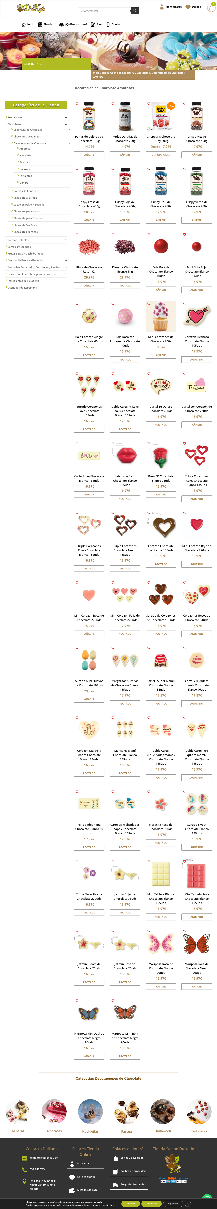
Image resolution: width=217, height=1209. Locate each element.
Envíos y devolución (132, 1157)
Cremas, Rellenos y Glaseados (26, 260)
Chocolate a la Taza (25, 197)
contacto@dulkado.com (44, 1157)
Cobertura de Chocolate (28, 129)
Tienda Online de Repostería (118, 72)
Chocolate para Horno (27, 211)
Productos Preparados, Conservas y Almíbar (34, 267)
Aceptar (130, 1203)
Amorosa (24, 148)
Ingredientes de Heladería (23, 280)
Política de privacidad (133, 1171)
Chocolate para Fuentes (28, 218)
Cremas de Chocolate (26, 191)
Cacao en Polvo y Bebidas (29, 204)
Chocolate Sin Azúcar (26, 225)
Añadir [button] (89, 155)
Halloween (25, 169)
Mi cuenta (83, 1163)
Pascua (23, 162)
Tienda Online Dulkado (173, 1148)
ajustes (110, 1205)
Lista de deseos (86, 1176)
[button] (76, 103)
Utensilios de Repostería (22, 287)
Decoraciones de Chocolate (167, 72)
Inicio (96, 72)
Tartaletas (25, 175)
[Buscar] (135, 10)
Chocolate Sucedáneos (27, 136)
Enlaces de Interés (129, 1148)
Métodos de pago (87, 1189)
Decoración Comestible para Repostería (32, 274)
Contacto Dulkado (42, 1148)
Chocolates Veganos (26, 231)
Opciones (173, 1203)
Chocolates (143, 72)
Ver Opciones (161, 155)
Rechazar (151, 1203)
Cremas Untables (18, 240)
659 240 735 (37, 1169)
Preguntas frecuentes (133, 1184)
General (24, 182)
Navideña (25, 155)
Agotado (125, 285)
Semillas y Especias (19, 246)
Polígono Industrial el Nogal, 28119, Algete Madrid (43, 1184)
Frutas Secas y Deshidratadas (25, 253)
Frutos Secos (15, 117)
